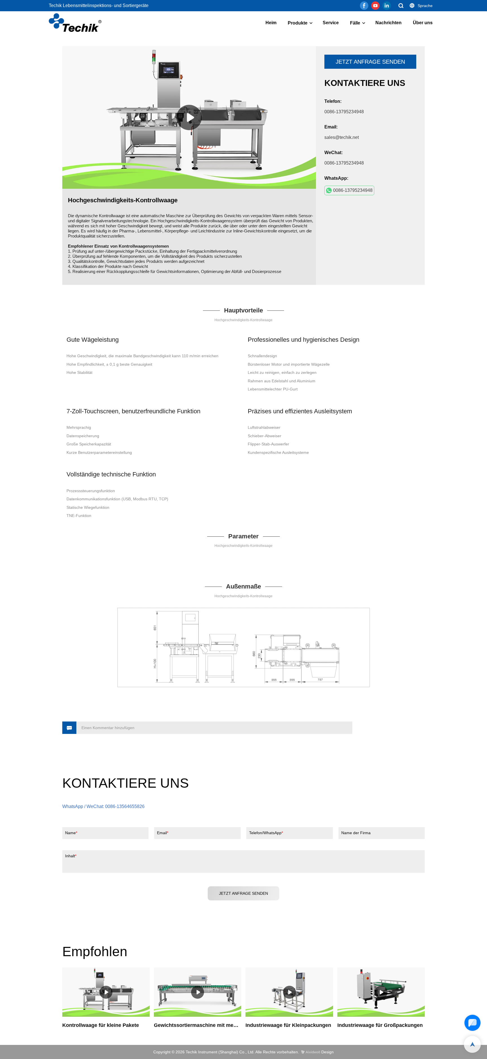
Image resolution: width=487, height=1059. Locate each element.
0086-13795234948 (353, 190)
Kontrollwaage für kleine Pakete (100, 1025)
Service (331, 22)
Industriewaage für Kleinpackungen (288, 1025)
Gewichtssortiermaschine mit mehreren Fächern (197, 1025)
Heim (270, 22)
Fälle (355, 23)
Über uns (423, 22)
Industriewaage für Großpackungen (380, 1025)
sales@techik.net (341, 137)
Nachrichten (388, 22)
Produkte (297, 23)
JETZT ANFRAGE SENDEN (370, 62)
